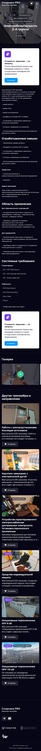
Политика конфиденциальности (20, 748)
